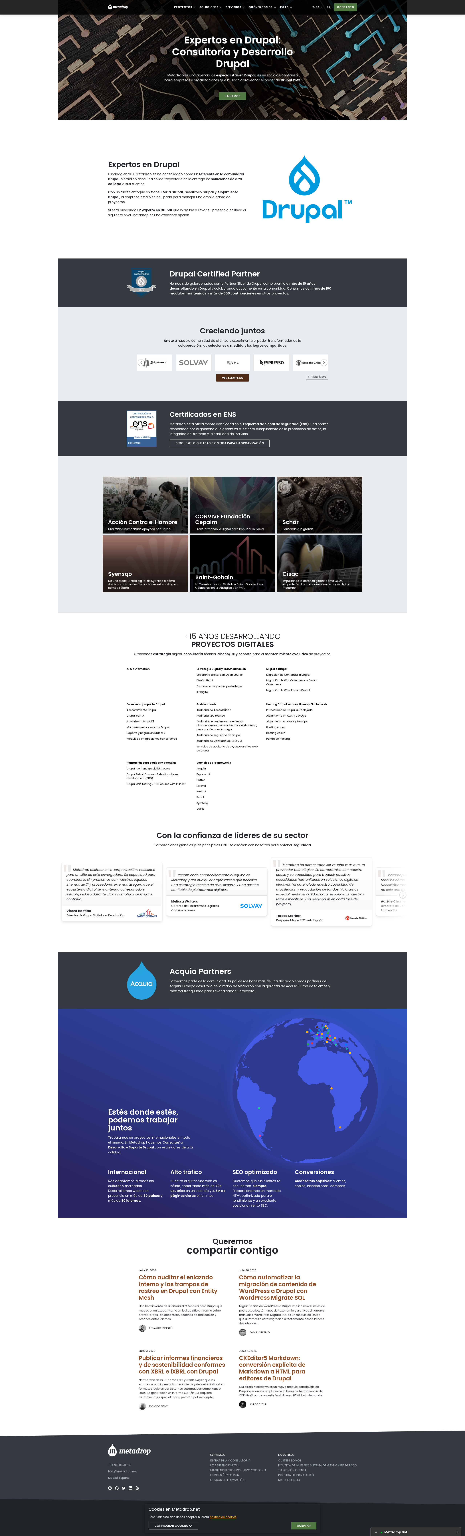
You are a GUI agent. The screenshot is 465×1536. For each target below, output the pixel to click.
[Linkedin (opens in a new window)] (130, 1488)
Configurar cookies (171, 1526)
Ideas (284, 7)
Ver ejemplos (232, 378)
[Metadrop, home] (118, 7)
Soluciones (208, 7)
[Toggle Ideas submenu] (291, 7)
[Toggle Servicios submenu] (243, 7)
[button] (324, 362)
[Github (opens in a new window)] (117, 1488)
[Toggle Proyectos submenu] (194, 7)
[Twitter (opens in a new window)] (124, 1488)
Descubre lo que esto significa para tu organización (219, 443)
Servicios (233, 7)
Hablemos (232, 96)
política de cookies (223, 1517)
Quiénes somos (261, 7)
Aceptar (304, 1526)
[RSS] (137, 1488)
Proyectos (183, 7)
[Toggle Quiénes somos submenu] (275, 7)
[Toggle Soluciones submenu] (220, 7)
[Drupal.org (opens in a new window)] (110, 1488)
